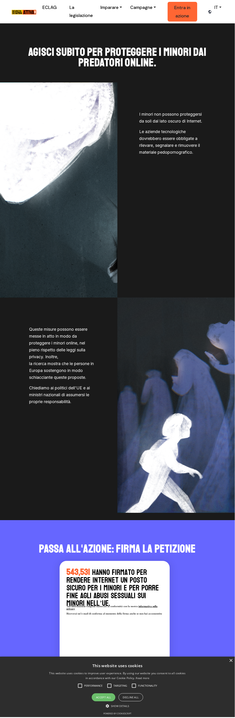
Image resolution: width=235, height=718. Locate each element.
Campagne (141, 7)
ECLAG (49, 7)
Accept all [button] (103, 697)
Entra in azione (182, 12)
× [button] (230, 660)
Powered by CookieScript (117, 713)
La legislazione (81, 11)
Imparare (109, 7)
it (216, 7)
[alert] (117, 687)
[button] (93, 685)
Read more (142, 678)
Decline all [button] (131, 697)
